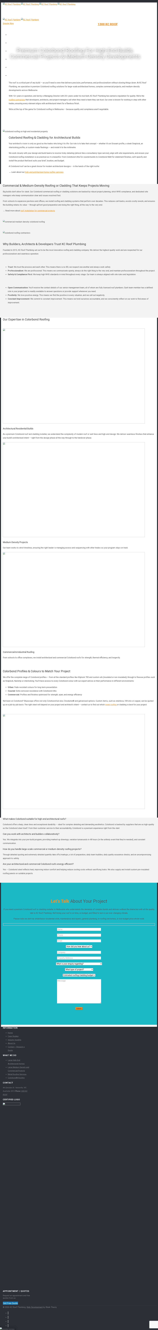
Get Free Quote (10, 1303)
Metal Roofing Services (17, 1074)
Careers (12, 67)
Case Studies (14, 35)
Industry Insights (14, 1040)
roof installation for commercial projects (37, 210)
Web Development (35, 1307)
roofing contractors (17, 100)
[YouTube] (93, 24)
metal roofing (111, 704)
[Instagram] (93, 20)
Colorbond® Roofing (16, 1078)
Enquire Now (8, 23)
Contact (12, 75)
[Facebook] (93, 11)
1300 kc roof (108, 24)
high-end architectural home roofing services (44, 172)
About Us (11, 1043)
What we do (14, 43)
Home (10, 1033)
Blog (10, 51)
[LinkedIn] (93, 16)
